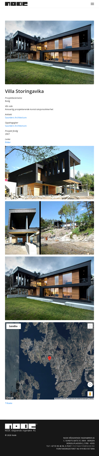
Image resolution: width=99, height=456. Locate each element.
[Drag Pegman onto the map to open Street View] (90, 393)
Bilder (8, 142)
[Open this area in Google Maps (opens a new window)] (10, 398)
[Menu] (92, 4)
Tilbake (8, 403)
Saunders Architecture (16, 117)
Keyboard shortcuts (60, 398)
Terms (91, 398)
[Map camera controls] (90, 384)
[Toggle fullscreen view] (90, 326)
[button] (49, 172)
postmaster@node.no (83, 446)
